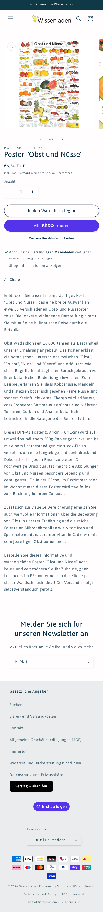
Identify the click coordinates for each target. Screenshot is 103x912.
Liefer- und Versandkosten (33, 716)
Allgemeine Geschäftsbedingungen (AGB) (46, 740)
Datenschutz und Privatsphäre (36, 775)
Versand (24, 172)
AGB (64, 894)
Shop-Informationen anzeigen (35, 266)
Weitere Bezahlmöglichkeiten (51, 238)
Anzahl (9, 181)
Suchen (16, 705)
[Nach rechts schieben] (62, 138)
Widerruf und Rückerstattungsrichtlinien (45, 763)
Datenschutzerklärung (40, 894)
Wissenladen (28, 886)
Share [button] (15, 279)
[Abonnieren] (87, 662)
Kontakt (16, 728)
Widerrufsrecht (84, 886)
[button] (10, 18)
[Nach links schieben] (40, 138)
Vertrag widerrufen (31, 786)
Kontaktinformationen (44, 902)
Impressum (19, 751)
